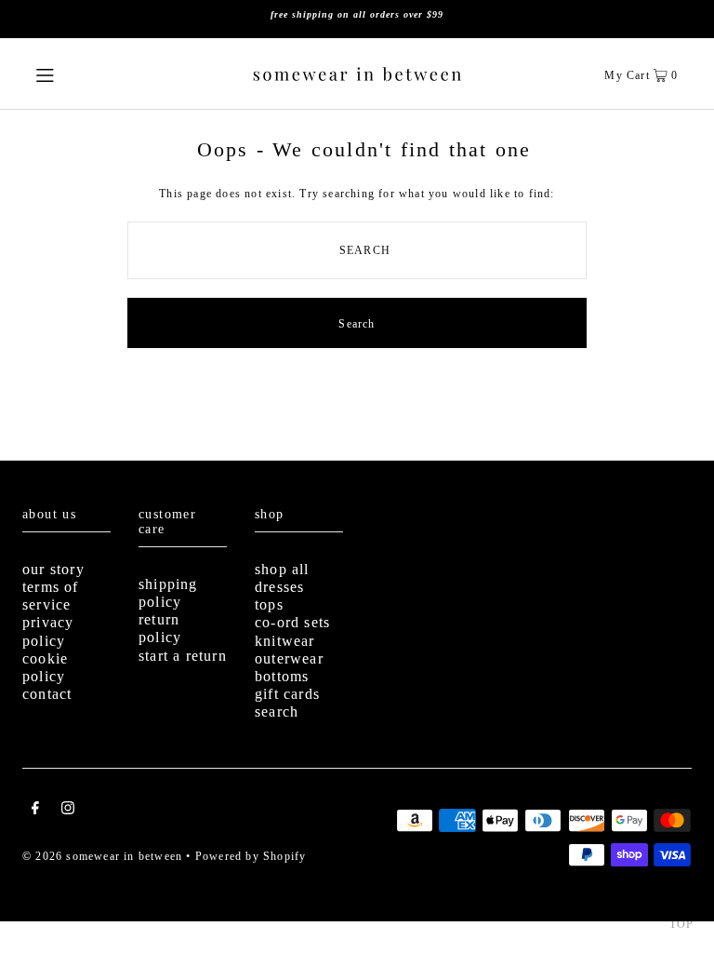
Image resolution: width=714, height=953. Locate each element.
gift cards (287, 694)
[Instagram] (67, 810)
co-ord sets (292, 622)
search (276, 711)
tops (269, 604)
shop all (282, 569)
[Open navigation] (76, 73)
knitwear (285, 641)
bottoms (282, 676)
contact (47, 694)
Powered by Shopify (251, 856)
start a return (183, 656)
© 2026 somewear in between (102, 856)
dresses (279, 587)
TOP (681, 924)
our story (53, 569)
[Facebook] (35, 810)
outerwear (289, 658)
